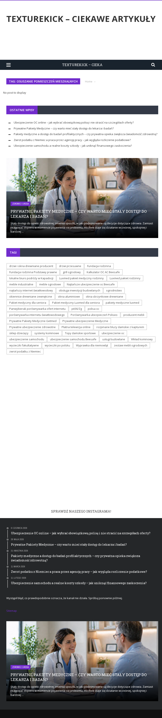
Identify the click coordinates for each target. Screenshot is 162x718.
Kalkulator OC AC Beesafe (103, 272)
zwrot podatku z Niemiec (25, 351)
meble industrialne (21, 284)
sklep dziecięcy (18, 333)
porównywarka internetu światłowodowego (37, 315)
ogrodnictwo (114, 290)
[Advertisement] (83, 42)
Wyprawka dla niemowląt (92, 345)
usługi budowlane (113, 339)
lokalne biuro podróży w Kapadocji (31, 278)
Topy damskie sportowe (80, 333)
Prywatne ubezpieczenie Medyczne (85, 321)
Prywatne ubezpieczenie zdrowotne (32, 327)
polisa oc (93, 309)
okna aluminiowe (69, 296)
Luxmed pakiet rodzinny (125, 278)
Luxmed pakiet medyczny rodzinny (81, 278)
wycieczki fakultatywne (24, 345)
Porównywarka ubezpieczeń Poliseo (94, 315)
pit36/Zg (77, 309)
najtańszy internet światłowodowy (31, 290)
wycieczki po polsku (57, 345)
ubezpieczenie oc (113, 333)
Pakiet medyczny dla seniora (27, 302)
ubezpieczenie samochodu (26, 339)
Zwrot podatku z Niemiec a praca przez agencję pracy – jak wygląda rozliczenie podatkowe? (72, 140)
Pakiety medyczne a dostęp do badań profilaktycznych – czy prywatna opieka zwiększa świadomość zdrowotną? (85, 134)
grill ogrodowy (72, 272)
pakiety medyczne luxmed (122, 302)
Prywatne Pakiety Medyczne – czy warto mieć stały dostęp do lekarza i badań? (64, 128)
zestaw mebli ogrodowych (130, 345)
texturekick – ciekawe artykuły (81, 19)
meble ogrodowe (50, 284)
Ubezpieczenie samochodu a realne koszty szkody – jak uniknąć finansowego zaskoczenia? (73, 146)
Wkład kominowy (142, 339)
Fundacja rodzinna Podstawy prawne (33, 272)
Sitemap (11, 611)
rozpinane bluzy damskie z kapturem (120, 327)
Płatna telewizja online (76, 327)
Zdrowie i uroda (20, 203)
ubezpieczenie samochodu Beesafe (73, 339)
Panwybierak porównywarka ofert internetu (37, 309)
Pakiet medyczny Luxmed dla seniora (76, 302)
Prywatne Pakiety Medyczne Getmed (33, 321)
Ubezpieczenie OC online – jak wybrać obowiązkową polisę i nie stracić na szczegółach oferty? (74, 122)
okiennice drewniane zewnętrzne (30, 296)
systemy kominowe (46, 333)
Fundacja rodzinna (99, 266)
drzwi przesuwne (70, 266)
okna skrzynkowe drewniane (104, 296)
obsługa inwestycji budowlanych (79, 290)
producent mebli (133, 315)
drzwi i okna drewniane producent (31, 266)
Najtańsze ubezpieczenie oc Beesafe (91, 284)
